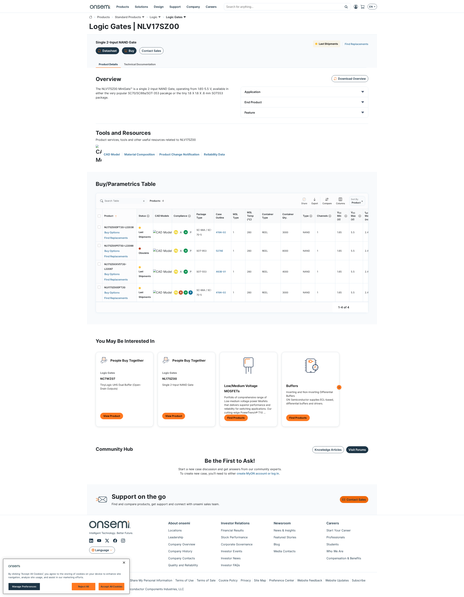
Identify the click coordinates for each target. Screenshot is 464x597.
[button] (346, 6)
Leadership (175, 537)
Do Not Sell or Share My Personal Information (140, 580)
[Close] (124, 563)
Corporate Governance (236, 544)
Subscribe (358, 580)
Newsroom (282, 523)
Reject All (83, 586)
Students (332, 544)
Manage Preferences (24, 586)
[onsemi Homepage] (100, 6)
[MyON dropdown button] (357, 6)
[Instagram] (123, 540)
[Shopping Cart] (364, 6)
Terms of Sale (206, 580)
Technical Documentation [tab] (140, 64)
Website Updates (337, 580)
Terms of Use (184, 580)
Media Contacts (284, 551)
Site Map (260, 580)
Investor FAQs (230, 565)
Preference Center (281, 580)
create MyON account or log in (258, 473)
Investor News (231, 558)
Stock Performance (234, 537)
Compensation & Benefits (343, 558)
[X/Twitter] (107, 540)
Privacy (246, 580)
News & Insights (284, 530)
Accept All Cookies (111, 586)
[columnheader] (119, 216)
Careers (332, 523)
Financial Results (232, 530)
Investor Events (231, 551)
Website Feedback (309, 580)
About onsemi (179, 523)
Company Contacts (181, 558)
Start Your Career (338, 530)
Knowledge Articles (328, 450)
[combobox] (283, 7)
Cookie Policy (228, 580)
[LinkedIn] (91, 540)
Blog (277, 544)
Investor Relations (235, 523)
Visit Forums (357, 450)
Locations (175, 530)
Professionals (335, 537)
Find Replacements (356, 43)
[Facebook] (115, 540)
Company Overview (181, 544)
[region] (66, 576)
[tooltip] (314, 201)
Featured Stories (285, 537)
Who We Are (334, 551)
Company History (180, 551)
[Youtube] (99, 540)
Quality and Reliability (183, 565)
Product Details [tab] (108, 64)
